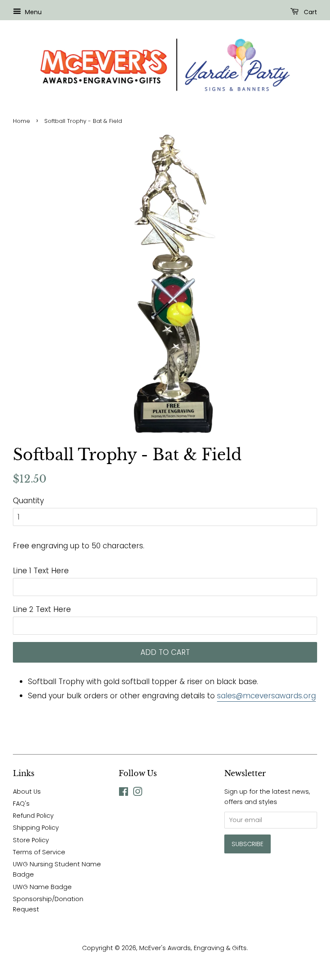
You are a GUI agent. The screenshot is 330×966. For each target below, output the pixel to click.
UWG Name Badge (42, 887)
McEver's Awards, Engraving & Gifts (193, 948)
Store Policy (31, 840)
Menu (32, 12)
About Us (27, 791)
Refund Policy (33, 815)
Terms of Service (39, 852)
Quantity (28, 500)
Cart (309, 12)
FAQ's (21, 803)
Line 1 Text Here (41, 571)
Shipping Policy (36, 827)
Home (21, 121)
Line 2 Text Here (42, 609)
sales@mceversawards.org (266, 696)
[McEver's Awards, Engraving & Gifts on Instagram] (137, 793)
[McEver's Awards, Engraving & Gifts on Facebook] (123, 793)
